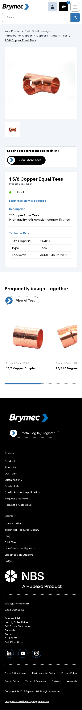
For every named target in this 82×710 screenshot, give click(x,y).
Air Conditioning (38, 31)
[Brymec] (15, 7)
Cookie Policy (12, 681)
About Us (10, 467)
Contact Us (12, 486)
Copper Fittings (46, 35)
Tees (64, 35)
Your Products (14, 31)
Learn (9, 516)
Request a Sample (16, 498)
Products (10, 461)
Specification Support (19, 554)
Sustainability (13, 479)
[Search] (75, 17)
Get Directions (14, 642)
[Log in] (52, 6)
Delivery (56, 681)
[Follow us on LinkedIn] (9, 653)
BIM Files (10, 542)
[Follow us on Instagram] (36, 653)
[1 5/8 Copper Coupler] (29, 344)
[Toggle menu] (75, 6)
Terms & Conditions (15, 673)
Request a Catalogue (18, 504)
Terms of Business (35, 681)
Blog (7, 536)
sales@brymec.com (17, 603)
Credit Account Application (22, 492)
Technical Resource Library (22, 529)
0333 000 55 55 (14, 609)
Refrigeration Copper (18, 35)
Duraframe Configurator (20, 548)
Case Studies (13, 523)
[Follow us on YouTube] (22, 653)
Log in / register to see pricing (27, 201)
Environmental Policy (43, 673)
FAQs (8, 561)
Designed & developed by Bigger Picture (27, 701)
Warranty (72, 681)
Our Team (11, 473)
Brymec (10, 453)
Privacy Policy (69, 673)
